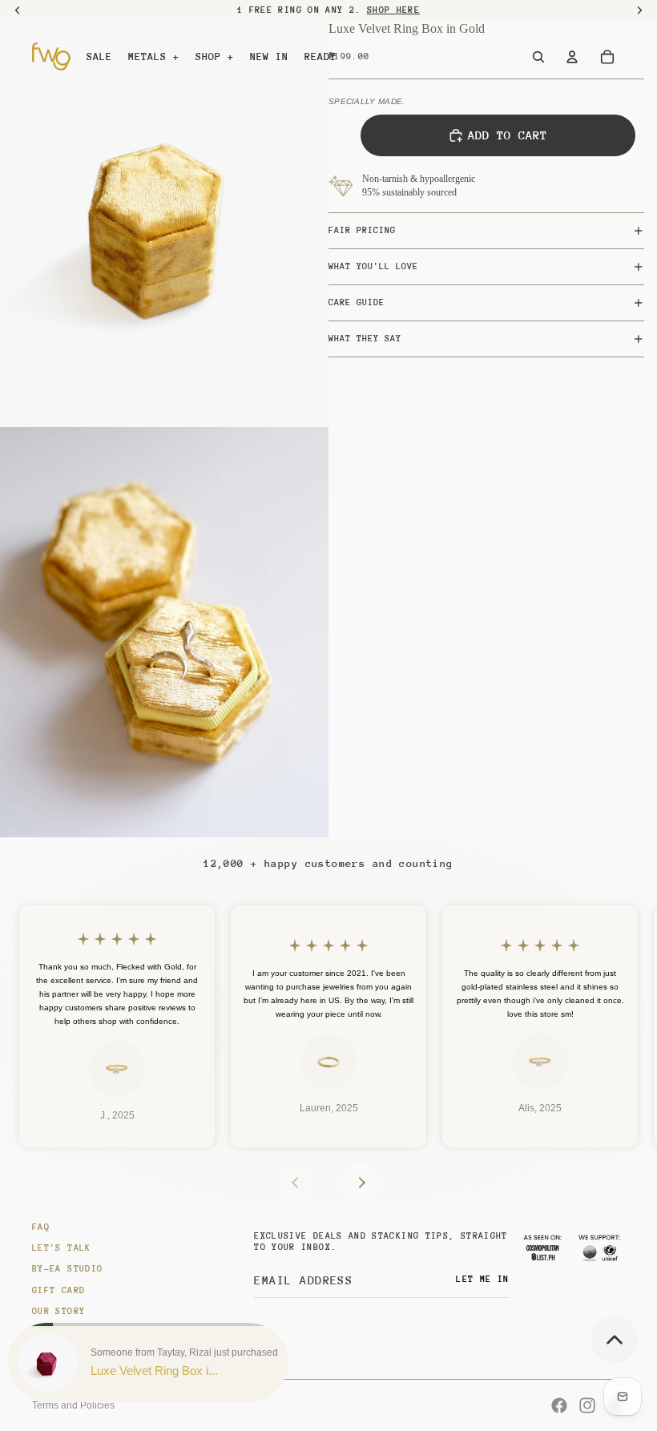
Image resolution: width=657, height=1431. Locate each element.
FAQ (41, 1227)
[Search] (538, 57)
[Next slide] (360, 1182)
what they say (364, 338)
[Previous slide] (296, 1182)
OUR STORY (58, 1311)
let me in (482, 1279)
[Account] (572, 57)
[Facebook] (559, 1405)
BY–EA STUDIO (67, 1269)
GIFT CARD (58, 1290)
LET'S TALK (61, 1248)
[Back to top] (614, 1339)
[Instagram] (587, 1405)
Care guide (356, 302)
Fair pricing (362, 230)
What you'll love (373, 266)
